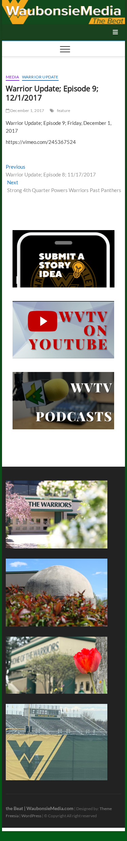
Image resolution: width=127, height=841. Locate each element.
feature (63, 110)
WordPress (31, 815)
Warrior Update (40, 76)
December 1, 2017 (26, 110)
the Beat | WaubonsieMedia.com (39, 808)
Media (12, 76)
